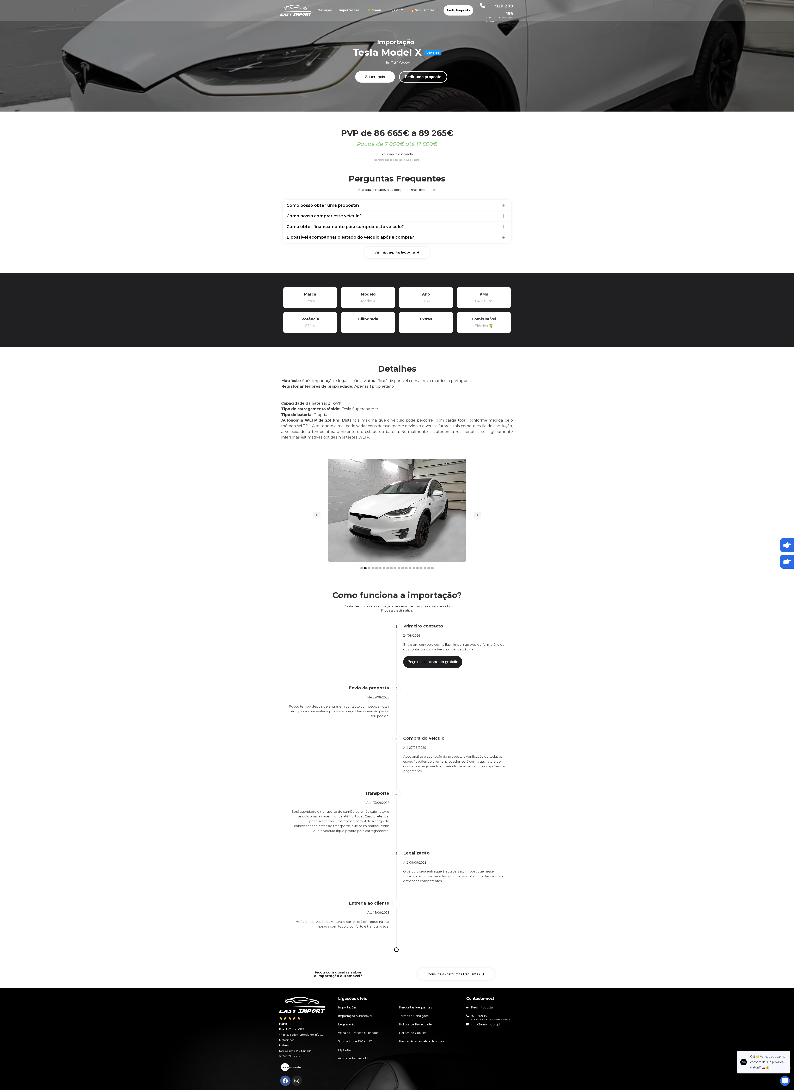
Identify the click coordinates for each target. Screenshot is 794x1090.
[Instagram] (297, 1081)
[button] (375, 77)
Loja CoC (396, 10)
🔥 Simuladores (422, 10)
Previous (316, 515)
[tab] (397, 205)
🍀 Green (374, 10)
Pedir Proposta (458, 10)
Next (477, 515)
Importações (349, 10)
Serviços (325, 10)
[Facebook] (285, 1081)
